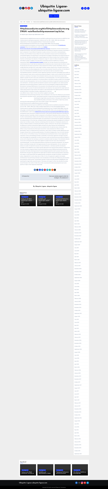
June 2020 (77, 286)
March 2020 (77, 295)
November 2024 (78, 128)
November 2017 (78, 379)
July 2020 (77, 283)
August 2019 (77, 316)
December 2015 (78, 444)
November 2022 (78, 200)
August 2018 (77, 352)
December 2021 (78, 232)
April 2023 (77, 185)
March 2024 (77, 152)
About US (56, 15)
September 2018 (78, 349)
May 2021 (77, 253)
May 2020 (77, 289)
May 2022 (77, 217)
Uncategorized (24, 25)
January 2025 (78, 122)
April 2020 (77, 292)
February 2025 (78, 119)
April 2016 (77, 432)
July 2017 (77, 391)
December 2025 (78, 89)
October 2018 (77, 346)
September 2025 (78, 98)
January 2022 (78, 229)
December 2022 (78, 197)
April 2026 (77, 77)
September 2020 (78, 277)
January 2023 (78, 194)
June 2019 (77, 322)
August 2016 (77, 420)
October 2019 (77, 310)
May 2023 (77, 182)
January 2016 (77, 441)
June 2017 (77, 394)
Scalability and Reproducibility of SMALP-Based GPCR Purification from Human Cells (81, 36)
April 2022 (77, 220)
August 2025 (77, 101)
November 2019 (78, 307)
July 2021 (77, 247)
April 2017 (77, 397)
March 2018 (77, 367)
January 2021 (77, 265)
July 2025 (77, 104)
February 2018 (78, 370)
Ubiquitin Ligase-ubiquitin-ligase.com (33, 483)
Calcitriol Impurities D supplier (36, 62)
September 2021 (78, 241)
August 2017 (77, 388)
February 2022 (78, 226)
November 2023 (78, 164)
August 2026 (77, 68)
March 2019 (77, 331)
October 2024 (77, 131)
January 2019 (77, 337)
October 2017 (77, 382)
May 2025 (77, 110)
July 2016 (77, 423)
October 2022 (77, 202)
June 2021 (77, 250)
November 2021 (78, 235)
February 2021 (78, 262)
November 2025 (78, 92)
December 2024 (78, 125)
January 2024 (78, 158)
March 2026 (77, 80)
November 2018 (78, 343)
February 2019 (78, 334)
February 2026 (78, 83)
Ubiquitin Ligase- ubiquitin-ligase (28, 34)
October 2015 (77, 450)
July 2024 (77, 140)
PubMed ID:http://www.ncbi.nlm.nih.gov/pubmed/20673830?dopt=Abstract (52, 111)
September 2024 (78, 134)
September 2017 (78, 385)
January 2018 (77, 373)
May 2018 (77, 361)
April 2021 (77, 256)
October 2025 (77, 95)
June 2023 (77, 179)
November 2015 (78, 447)
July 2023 (77, 176)
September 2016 (78, 417)
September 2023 (78, 170)
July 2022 (77, 211)
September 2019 (78, 313)
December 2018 (78, 340)
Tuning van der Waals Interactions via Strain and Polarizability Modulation (80, 31)
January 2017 (77, 406)
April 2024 (77, 149)
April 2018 (77, 364)
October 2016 (77, 414)
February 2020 (78, 298)
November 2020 (78, 271)
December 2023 (78, 161)
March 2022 (77, 223)
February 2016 (78, 438)
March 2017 (77, 400)
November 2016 (78, 411)
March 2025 (77, 116)
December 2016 (78, 409)
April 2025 (77, 113)
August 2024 (77, 137)
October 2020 (77, 274)
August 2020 (77, 280)
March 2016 (77, 435)
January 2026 (78, 86)
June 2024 (77, 143)
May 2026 (77, 74)
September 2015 (78, 453)
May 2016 (77, 429)
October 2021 (77, 238)
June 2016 (77, 426)
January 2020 (78, 301)
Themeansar (63, 487)
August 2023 (77, 173)
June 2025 (77, 107)
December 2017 (78, 376)
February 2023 (78, 191)
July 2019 (77, 319)
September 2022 (78, 205)
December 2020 (78, 268)
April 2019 (77, 328)
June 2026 (77, 71)
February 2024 (78, 155)
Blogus (57, 487)
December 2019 (78, 304)
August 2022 (77, 208)
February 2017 (78, 403)
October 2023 (77, 167)
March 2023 (77, 188)
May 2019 (77, 325)
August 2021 (77, 244)
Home (51, 15)
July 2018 (77, 355)
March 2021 (77, 259)
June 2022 (77, 214)
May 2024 (77, 146)
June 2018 (77, 358)
